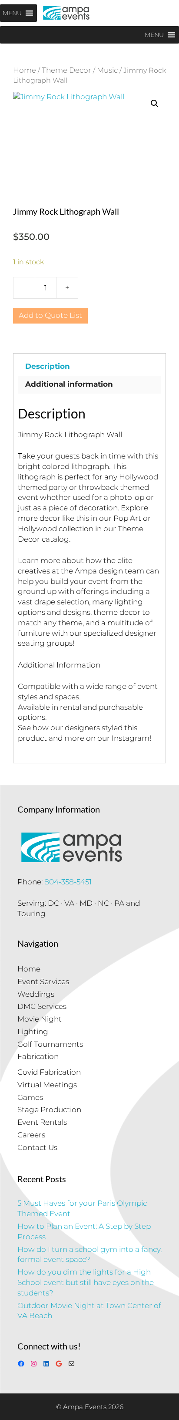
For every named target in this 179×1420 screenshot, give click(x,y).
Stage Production (49, 1109)
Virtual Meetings (47, 1084)
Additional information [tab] (69, 384)
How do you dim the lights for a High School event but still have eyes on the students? (85, 1282)
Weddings (35, 994)
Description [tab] (47, 366)
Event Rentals (42, 1122)
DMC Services (41, 1006)
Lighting (32, 1031)
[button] (154, 103)
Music (107, 70)
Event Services (43, 981)
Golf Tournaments (50, 1044)
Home (24, 70)
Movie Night (39, 1019)
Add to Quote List (50, 315)
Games (30, 1097)
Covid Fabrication (49, 1072)
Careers (31, 1134)
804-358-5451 (68, 881)
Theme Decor (66, 70)
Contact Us (37, 1147)
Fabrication (38, 1056)
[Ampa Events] (66, 13)
